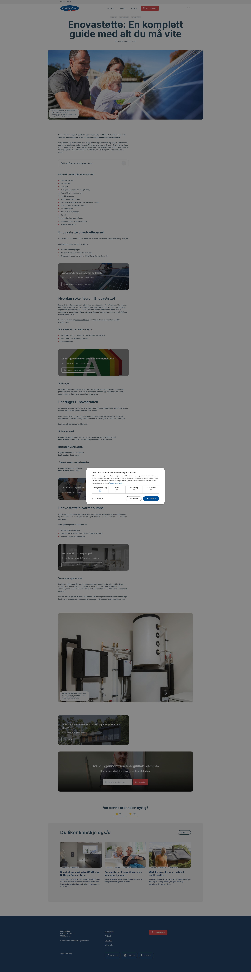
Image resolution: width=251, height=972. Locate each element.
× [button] (161, 470)
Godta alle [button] (151, 498)
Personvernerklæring (116, 483)
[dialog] (125, 486)
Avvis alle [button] (134, 498)
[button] (97, 499)
